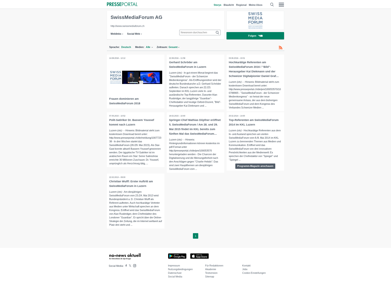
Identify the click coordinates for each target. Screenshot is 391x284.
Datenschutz (175, 273)
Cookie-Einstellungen (254, 273)
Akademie (210, 269)
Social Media (175, 276)
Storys (217, 5)
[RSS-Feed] (281, 47)
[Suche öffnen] (272, 4)
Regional (241, 5)
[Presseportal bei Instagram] (133, 265)
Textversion (211, 273)
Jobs (244, 269)
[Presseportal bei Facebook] (125, 266)
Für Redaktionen (214, 265)
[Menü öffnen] (281, 4)
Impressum (174, 265)
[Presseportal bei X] (129, 266)
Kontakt (246, 265)
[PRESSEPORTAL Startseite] (122, 4)
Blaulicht (229, 5)
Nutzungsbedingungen (180, 269)
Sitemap (209, 276)
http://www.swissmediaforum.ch (127, 26)
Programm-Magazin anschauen (255, 166)
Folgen (252, 36)
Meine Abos (255, 5)
